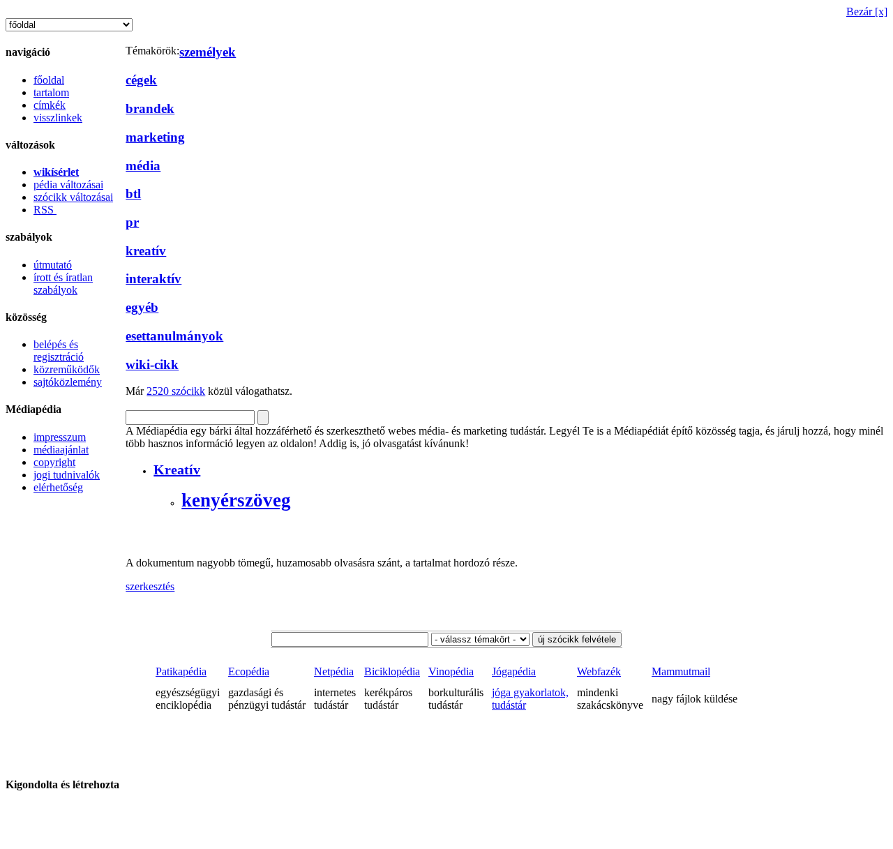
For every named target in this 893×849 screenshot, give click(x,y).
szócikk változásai (73, 197)
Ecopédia (248, 671)
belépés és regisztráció (58, 350)
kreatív (146, 250)
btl (133, 193)
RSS (45, 210)
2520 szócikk (176, 391)
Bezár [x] (866, 11)
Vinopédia (451, 671)
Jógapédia (514, 671)
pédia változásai (68, 184)
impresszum (59, 437)
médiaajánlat (61, 450)
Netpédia (334, 671)
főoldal (48, 80)
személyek (207, 52)
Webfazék (599, 671)
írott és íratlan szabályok (63, 283)
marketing (155, 137)
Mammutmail (681, 671)
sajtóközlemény (67, 382)
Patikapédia (181, 671)
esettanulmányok (174, 336)
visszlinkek (57, 117)
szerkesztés (150, 586)
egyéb (142, 307)
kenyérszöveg (236, 500)
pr (132, 222)
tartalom (51, 92)
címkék (49, 105)
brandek (150, 108)
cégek (141, 80)
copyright (54, 462)
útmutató (52, 265)
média (143, 165)
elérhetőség (58, 487)
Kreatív (176, 469)
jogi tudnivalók (66, 475)
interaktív (153, 278)
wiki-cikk (152, 364)
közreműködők (66, 369)
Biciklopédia (392, 671)
